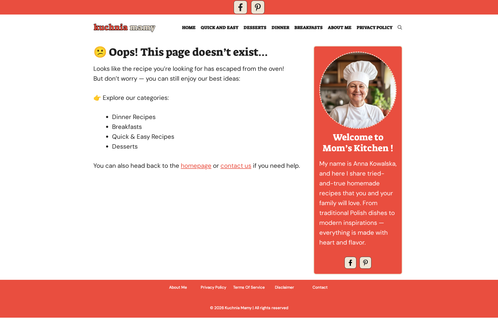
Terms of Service (249, 287)
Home (189, 27)
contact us (235, 166)
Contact (320, 287)
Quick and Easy (219, 27)
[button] (400, 27)
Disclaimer (284, 287)
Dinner (280, 27)
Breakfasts (308, 27)
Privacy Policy (374, 27)
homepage (196, 166)
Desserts (255, 27)
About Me (339, 27)
